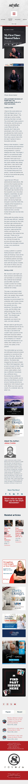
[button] (5, 533)
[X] (8, 45)
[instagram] (8, 766)
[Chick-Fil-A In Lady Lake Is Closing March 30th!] (4, 728)
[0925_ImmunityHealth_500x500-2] (14, 641)
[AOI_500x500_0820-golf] (14, 418)
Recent (19, 711)
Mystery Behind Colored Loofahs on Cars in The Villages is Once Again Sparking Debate (15, 719)
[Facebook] (4, 45)
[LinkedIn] (12, 45)
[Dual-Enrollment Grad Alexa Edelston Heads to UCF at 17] (17, 523)
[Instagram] (7, 703)
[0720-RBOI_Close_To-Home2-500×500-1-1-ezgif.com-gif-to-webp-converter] (14, 396)
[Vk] (22, 494)
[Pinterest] (16, 45)
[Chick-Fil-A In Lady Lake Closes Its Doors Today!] (4, 735)
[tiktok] (19, 766)
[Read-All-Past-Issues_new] (14, 668)
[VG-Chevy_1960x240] (14, 64)
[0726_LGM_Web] (14, 587)
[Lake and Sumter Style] (14, 560)
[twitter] (12, 766)
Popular (8, 711)
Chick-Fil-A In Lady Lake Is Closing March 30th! (15, 728)
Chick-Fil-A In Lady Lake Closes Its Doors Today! (14, 735)
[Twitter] (11, 703)
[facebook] (5, 766)
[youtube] (15, 766)
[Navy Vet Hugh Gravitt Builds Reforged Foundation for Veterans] (6, 523)
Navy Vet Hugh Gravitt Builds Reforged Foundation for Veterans (5, 534)
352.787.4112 (16, 746)
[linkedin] (23, 766)
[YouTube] (15, 703)
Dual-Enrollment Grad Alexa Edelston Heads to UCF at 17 (16, 532)
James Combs (10, 443)
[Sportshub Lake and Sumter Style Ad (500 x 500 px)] (14, 614)
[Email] (20, 45)
